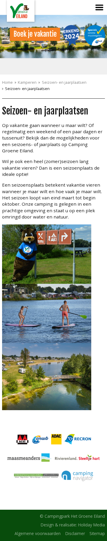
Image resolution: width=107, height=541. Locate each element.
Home (7, 82)
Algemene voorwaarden (38, 533)
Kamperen (27, 82)
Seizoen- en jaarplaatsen (64, 82)
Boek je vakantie (35, 34)
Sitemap (97, 533)
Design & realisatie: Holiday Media (73, 525)
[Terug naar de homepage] (20, 11)
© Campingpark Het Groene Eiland (72, 516)
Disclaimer (75, 533)
